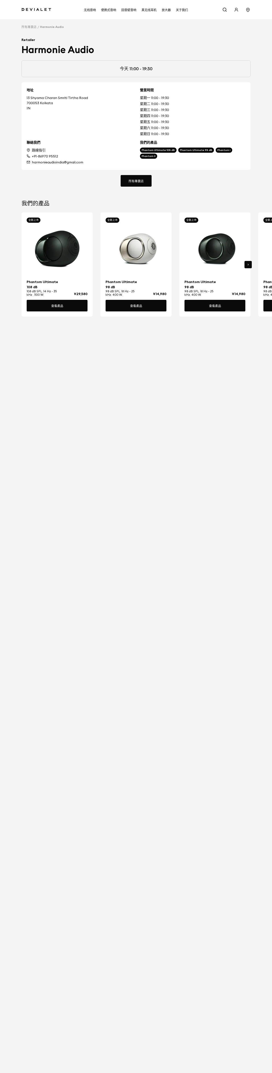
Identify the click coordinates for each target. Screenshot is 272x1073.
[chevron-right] (248, 264)
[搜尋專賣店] (248, 9)
